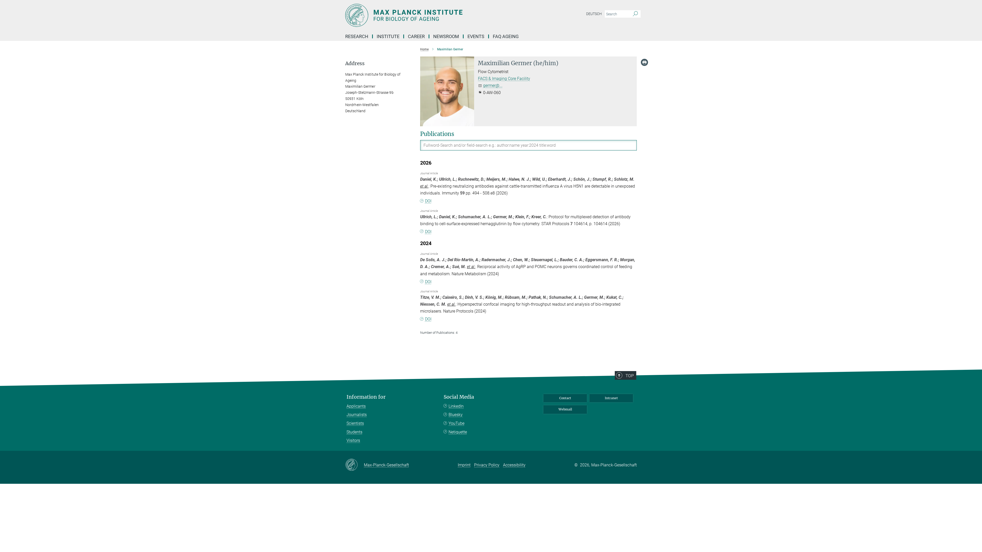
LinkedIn (456, 406)
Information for (366, 397)
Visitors (353, 440)
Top (630, 375)
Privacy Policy (486, 465)
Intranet (611, 398)
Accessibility (514, 465)
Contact (565, 398)
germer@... (493, 85)
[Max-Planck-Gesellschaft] (354, 465)
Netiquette (458, 432)
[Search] (635, 14)
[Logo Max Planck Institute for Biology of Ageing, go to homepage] (441, 15)
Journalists (357, 414)
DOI (428, 201)
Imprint (464, 465)
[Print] (644, 62)
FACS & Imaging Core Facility (504, 78)
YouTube (456, 423)
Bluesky (456, 414)
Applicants (356, 406)
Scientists (355, 423)
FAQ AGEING (506, 36)
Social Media (459, 397)
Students (354, 432)
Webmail (565, 409)
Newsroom (446, 36)
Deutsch (594, 14)
